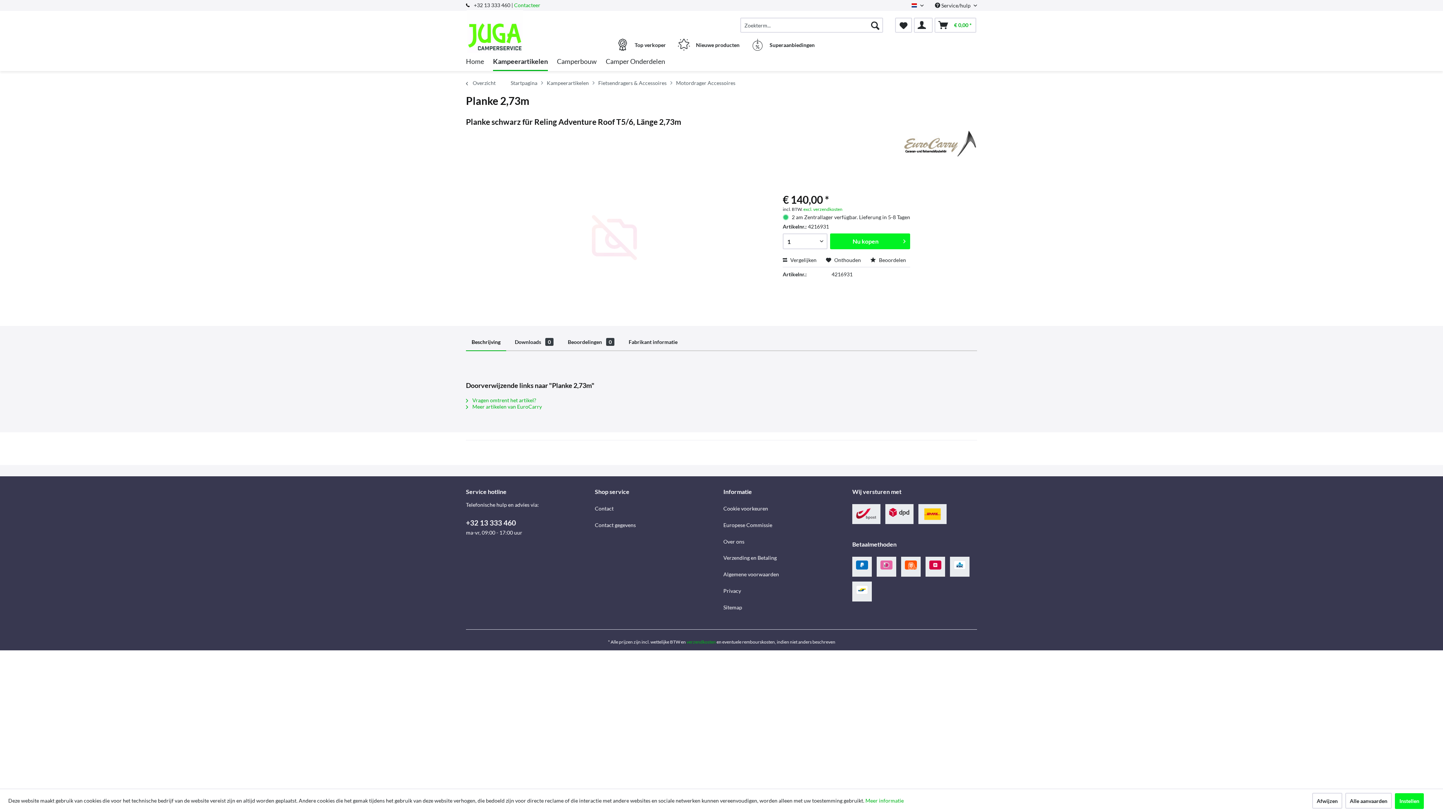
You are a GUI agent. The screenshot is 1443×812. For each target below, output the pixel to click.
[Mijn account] (923, 25)
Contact (604, 508)
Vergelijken (803, 260)
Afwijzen (1327, 801)
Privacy (732, 591)
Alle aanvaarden (1368, 801)
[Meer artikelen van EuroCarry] (938, 143)
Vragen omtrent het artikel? (503, 400)
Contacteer (527, 5)
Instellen (1409, 801)
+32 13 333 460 (491, 522)
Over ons (733, 541)
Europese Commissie (747, 525)
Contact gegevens (615, 525)
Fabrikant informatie (653, 342)
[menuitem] (811, 25)
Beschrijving (486, 342)
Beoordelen (892, 260)
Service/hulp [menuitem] (956, 5)
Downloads (533, 342)
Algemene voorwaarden (751, 574)
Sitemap (732, 607)
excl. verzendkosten (823, 209)
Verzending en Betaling (750, 557)
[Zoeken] (875, 25)
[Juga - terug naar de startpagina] (529, 21)
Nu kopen (866, 241)
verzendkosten (701, 642)
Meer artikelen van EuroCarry (506, 406)
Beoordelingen (590, 342)
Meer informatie (884, 800)
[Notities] (903, 25)
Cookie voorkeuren (745, 508)
